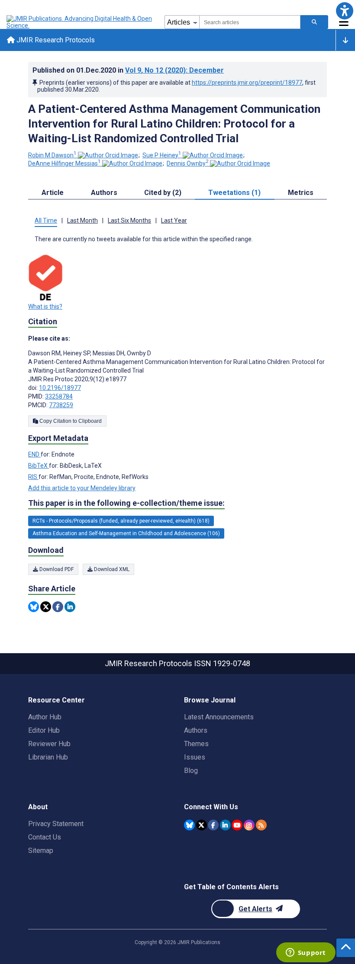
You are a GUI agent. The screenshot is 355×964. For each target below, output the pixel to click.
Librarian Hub (48, 757)
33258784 (59, 396)
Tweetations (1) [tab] (234, 192)
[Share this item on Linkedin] (70, 606)
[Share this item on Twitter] (45, 606)
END (34, 454)
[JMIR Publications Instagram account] (249, 825)
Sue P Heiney (161, 155)
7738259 (61, 405)
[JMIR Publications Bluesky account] (189, 825)
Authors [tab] (104, 192)
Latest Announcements (219, 717)
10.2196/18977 (60, 387)
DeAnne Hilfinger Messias (64, 163)
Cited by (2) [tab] (162, 192)
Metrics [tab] (300, 192)
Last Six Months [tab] (129, 220)
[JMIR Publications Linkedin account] (225, 825)
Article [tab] (53, 192)
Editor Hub (44, 730)
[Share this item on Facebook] (57, 606)
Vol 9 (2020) (174, 70)
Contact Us (44, 837)
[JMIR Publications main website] (80, 22)
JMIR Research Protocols (55, 40)
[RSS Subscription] (261, 825)
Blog (191, 770)
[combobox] (249, 22)
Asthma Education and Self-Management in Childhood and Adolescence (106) (126, 533)
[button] (344, 10)
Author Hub (44, 717)
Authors (195, 730)
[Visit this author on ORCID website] (108, 155)
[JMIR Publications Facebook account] (213, 825)
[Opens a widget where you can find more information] (306, 953)
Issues (194, 757)
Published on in (128, 70)
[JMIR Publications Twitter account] (201, 825)
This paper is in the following (126, 503)
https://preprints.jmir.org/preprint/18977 (247, 82)
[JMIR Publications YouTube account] (237, 825)
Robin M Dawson (52, 155)
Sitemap (40, 850)
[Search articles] (314, 22)
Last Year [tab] (174, 220)
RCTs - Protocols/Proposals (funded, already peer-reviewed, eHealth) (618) (121, 521)
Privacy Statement (56, 824)
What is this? (45, 306)
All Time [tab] (46, 220)
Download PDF (56, 569)
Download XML (111, 569)
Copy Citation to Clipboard (70, 421)
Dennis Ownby (188, 163)
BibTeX (38, 465)
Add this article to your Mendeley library (82, 488)
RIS (33, 476)
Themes (196, 744)
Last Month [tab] (82, 220)
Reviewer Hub (49, 744)
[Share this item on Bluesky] (33, 606)
